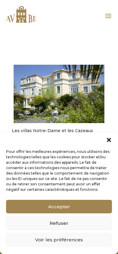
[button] (109, 140)
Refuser (59, 223)
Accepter (59, 206)
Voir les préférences (59, 240)
